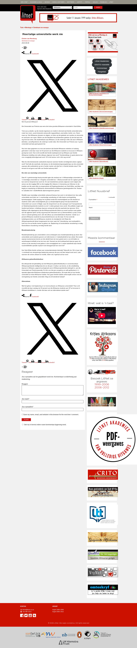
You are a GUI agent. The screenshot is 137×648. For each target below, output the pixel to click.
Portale (87, 2)
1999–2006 (102, 384)
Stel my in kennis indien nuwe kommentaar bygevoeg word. (45, 424)
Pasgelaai (103, 2)
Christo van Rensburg (29, 38)
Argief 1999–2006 (58, 609)
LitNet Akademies (102, 61)
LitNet (111, 2)
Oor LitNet (24, 2)
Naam (91, 207)
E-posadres (93, 200)
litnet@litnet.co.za (28, 609)
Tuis (21, 27)
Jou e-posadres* (27, 407)
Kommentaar (102, 68)
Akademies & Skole (36, 2)
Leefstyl (80, 2)
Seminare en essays (41, 27)
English (95, 2)
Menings (47, 2)
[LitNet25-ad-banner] (78, 18)
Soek (98, 7)
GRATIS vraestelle (101, 65)
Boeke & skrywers (58, 2)
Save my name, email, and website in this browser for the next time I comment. (51, 414)
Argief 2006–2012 (58, 611)
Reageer (25, 384)
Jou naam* (25, 399)
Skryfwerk (70, 2)
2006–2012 (102, 387)
